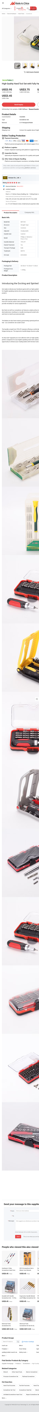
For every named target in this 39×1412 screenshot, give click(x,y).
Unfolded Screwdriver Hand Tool (12, 1394)
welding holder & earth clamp (10, 1352)
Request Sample (34, 109)
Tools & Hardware (11, 13)
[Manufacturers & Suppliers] (19, 3)
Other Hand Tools (17, 1372)
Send (18, 1236)
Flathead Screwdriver (28, 1376)
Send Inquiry (18, 105)
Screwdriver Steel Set (25, 1390)
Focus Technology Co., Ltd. (24, 1404)
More (3, 1398)
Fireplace (4, 1349)
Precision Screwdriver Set (10, 1376)
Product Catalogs (28, 1341)
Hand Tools (21, 13)
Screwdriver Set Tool (9, 1390)
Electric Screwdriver (31, 1372)
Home (3, 13)
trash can (4, 1345)
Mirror (21, 1345)
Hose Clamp (22, 1349)
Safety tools (22, 1352)
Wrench (5, 1372)
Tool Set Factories (24, 1385)
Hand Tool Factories (9, 1385)
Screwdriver (29, 13)
